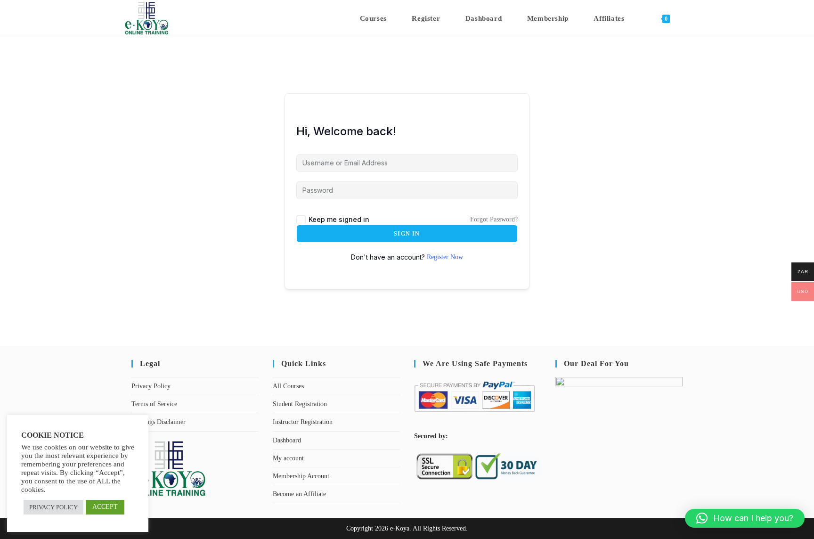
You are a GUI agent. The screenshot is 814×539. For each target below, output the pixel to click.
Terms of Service (154, 404)
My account (288, 458)
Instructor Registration (303, 421)
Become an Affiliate (299, 494)
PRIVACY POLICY (53, 507)
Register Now (445, 257)
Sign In (407, 233)
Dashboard (287, 440)
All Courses (288, 386)
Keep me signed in (339, 219)
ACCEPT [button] (105, 506)
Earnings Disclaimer (158, 421)
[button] (745, 518)
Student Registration (300, 404)
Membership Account (301, 476)
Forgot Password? (494, 219)
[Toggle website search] (687, 18)
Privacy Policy (151, 386)
